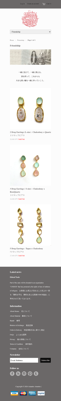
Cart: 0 (49, 3)
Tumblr (36, 373)
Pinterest (30, 373)
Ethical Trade (15, 277)
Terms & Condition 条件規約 (21, 344)
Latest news (15, 272)
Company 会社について (19, 348)
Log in (22, 3)
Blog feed (18, 373)
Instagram (24, 373)
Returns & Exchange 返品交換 (21, 325)
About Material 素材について (21, 316)
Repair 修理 (15, 320)
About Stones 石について (20, 311)
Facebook (12, 373)
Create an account (33, 3)
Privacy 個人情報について (20, 339)
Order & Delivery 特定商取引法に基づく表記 (27, 330)
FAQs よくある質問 (18, 334)
